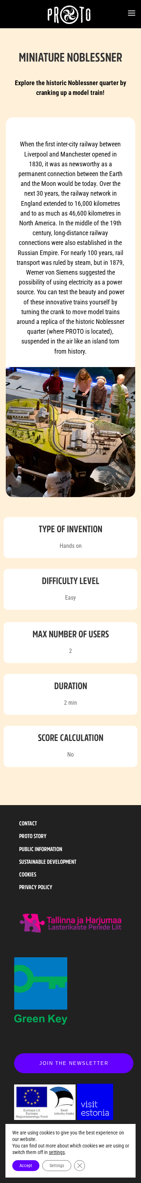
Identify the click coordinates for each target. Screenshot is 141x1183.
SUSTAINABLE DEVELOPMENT (47, 862)
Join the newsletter (73, 1063)
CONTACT (28, 823)
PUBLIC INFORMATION (40, 849)
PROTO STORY (33, 836)
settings (57, 1152)
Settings (57, 1165)
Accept (26, 1165)
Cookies (27, 874)
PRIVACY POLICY (35, 887)
